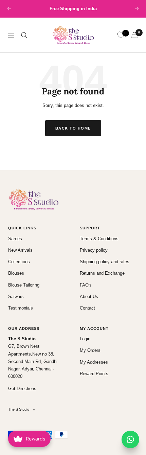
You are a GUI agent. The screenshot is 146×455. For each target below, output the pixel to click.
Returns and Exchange (102, 273)
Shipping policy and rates (104, 261)
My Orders (90, 350)
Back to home (73, 128)
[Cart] (134, 35)
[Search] (24, 35)
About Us (89, 296)
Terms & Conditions (99, 238)
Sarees (15, 238)
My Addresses (94, 362)
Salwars (16, 296)
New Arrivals (20, 250)
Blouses (16, 273)
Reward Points (94, 373)
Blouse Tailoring (23, 285)
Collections (19, 261)
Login (85, 338)
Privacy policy (94, 250)
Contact (87, 308)
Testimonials (20, 308)
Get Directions (22, 388)
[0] (120, 35)
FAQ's (86, 285)
